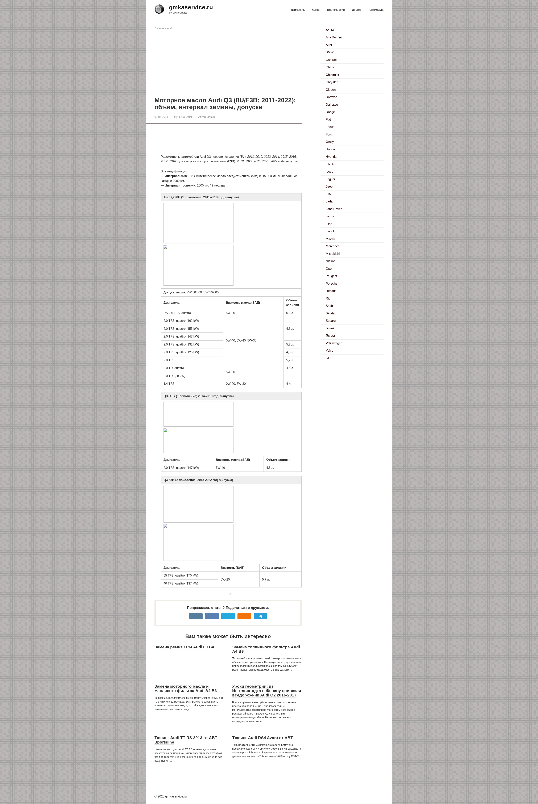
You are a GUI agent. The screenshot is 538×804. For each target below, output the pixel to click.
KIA (328, 194)
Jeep (329, 186)
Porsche (331, 283)
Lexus (330, 216)
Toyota (330, 335)
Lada (329, 201)
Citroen (331, 89)
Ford (329, 134)
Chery (330, 67)
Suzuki (330, 328)
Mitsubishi (333, 253)
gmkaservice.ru (191, 7)
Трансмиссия (336, 9)
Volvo (329, 350)
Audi (169, 28)
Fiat (328, 119)
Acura (330, 30)
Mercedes (333, 246)
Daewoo (331, 97)
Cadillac (331, 60)
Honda (330, 149)
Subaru (331, 320)
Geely (330, 141)
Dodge (330, 112)
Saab (329, 305)
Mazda (330, 238)
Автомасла (376, 9)
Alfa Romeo (334, 37)
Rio (328, 298)
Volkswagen (334, 343)
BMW (330, 52)
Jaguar (330, 179)
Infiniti (330, 164)
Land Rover (334, 209)
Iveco (329, 171)
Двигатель (298, 9)
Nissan (330, 261)
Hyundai (331, 156)
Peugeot (331, 276)
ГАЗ (328, 358)
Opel (329, 268)
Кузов (315, 9)
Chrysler (332, 82)
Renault (331, 291)
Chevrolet (332, 74)
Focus (330, 127)
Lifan (329, 224)
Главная (159, 28)
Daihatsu (332, 104)
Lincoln (330, 231)
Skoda (330, 313)
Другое (356, 9)
